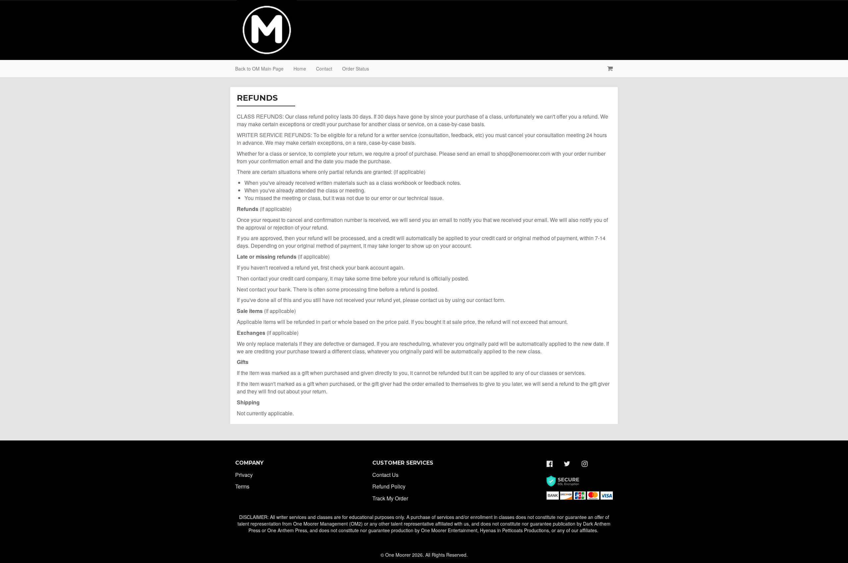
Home (299, 68)
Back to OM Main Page (259, 68)
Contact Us (385, 475)
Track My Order (390, 498)
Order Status (355, 68)
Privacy (244, 475)
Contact (324, 68)
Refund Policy (388, 486)
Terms (242, 486)
